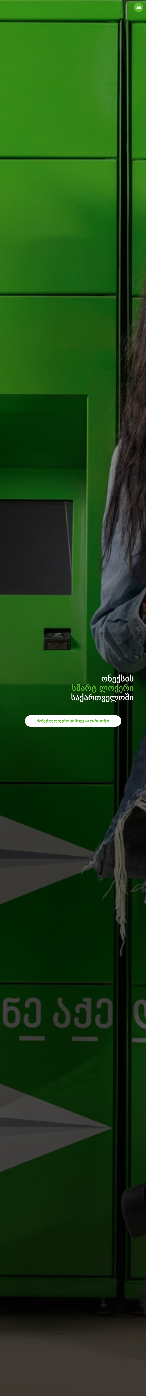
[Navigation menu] (138, 7)
